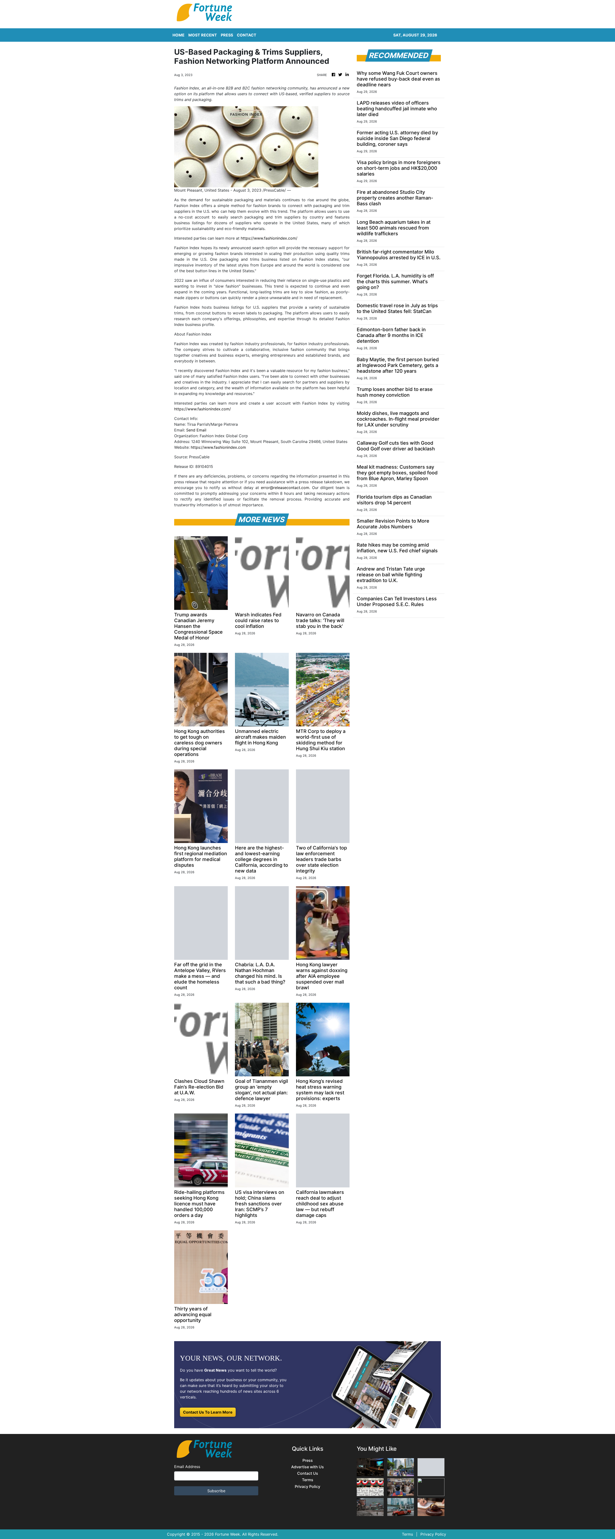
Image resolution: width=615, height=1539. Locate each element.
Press (307, 1460)
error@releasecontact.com (285, 487)
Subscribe (216, 1490)
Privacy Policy (307, 1486)
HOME (178, 35)
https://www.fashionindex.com (218, 447)
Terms (307, 1480)
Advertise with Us (307, 1467)
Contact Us (307, 1473)
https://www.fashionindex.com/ (269, 238)
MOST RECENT (202, 35)
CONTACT (246, 35)
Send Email (196, 430)
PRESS (227, 35)
